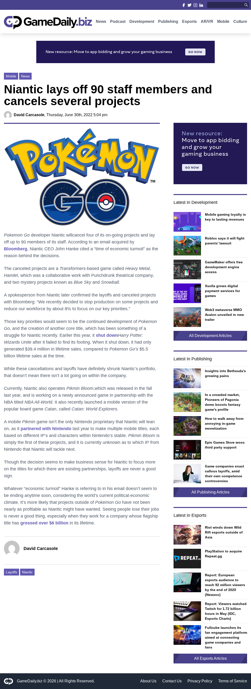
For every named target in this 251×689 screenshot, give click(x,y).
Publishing (168, 21)
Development (141, 21)
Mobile (223, 21)
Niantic (27, 572)
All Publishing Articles (210, 492)
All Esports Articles (210, 658)
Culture (240, 21)
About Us (148, 681)
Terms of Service (232, 681)
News (101, 21)
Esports (189, 21)
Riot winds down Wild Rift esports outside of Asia (224, 532)
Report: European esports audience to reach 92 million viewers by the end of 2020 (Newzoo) (225, 585)
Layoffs (11, 572)
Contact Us (172, 681)
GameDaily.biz (29, 681)
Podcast (118, 21)
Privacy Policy (200, 681)
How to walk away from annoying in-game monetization (224, 423)
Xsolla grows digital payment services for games (222, 291)
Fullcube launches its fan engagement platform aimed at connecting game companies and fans (226, 637)
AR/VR (207, 21)
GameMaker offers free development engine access (224, 267)
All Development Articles (210, 336)
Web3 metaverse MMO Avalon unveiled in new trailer (224, 315)
